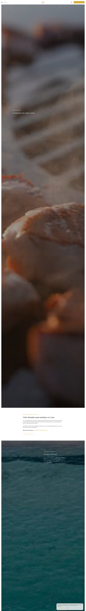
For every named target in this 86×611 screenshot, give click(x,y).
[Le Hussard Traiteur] (43, 2)
